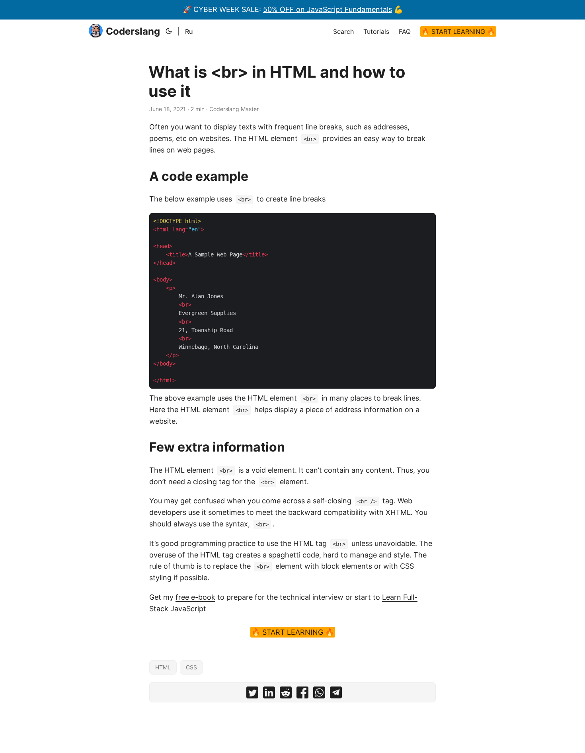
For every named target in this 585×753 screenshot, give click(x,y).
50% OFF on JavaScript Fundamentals (327, 9)
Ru (189, 31)
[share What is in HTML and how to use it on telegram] (336, 694)
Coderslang (133, 31)
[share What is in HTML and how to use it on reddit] (286, 694)
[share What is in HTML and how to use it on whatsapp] (319, 694)
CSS (191, 667)
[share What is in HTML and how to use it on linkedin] (269, 694)
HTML (163, 667)
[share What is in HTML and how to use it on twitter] (252, 694)
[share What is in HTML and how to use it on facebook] (302, 694)
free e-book (195, 597)
